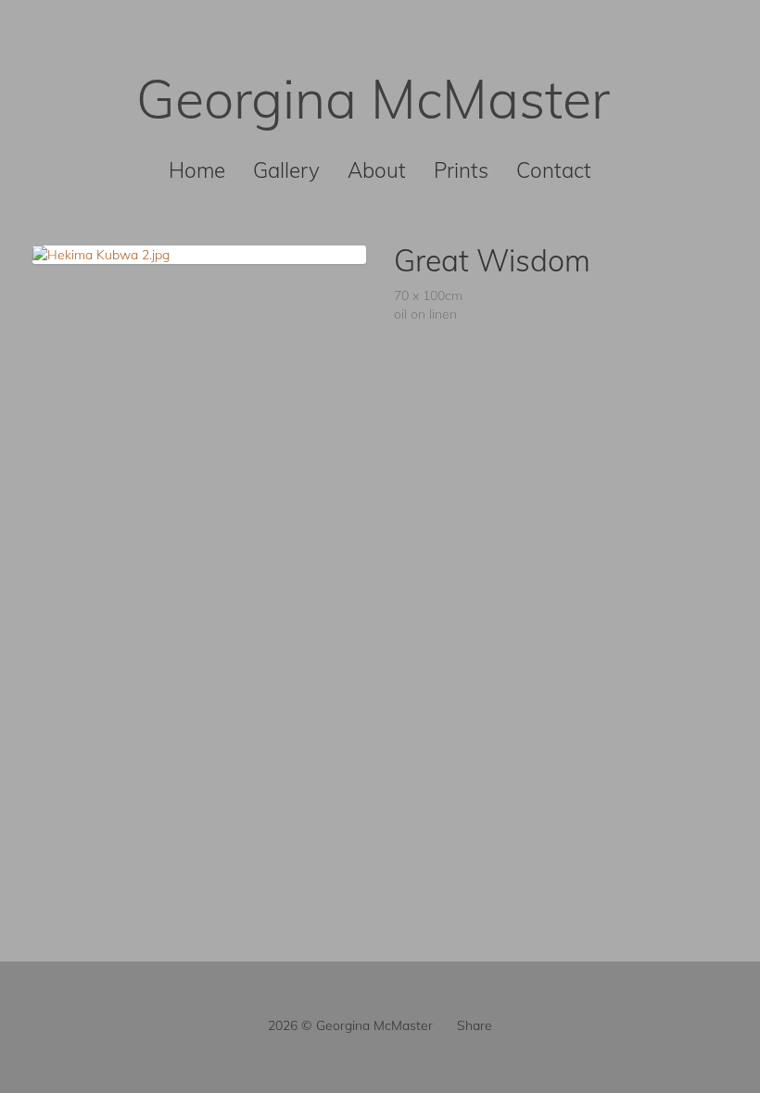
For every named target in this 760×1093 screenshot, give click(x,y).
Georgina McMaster (373, 98)
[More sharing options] (445, 1025)
